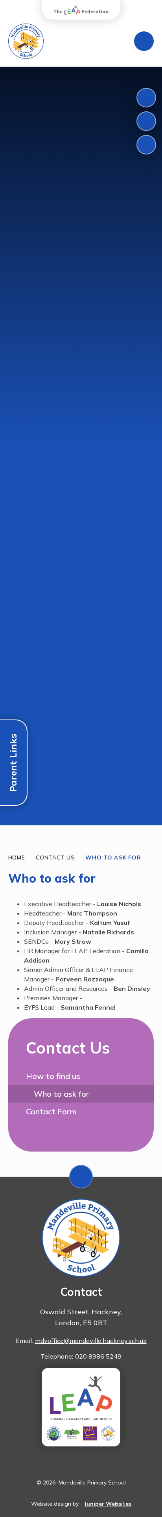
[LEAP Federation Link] (81, 1407)
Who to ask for (113, 857)
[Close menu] (144, 41)
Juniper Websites (107, 1503)
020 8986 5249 (98, 1356)
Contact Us (55, 857)
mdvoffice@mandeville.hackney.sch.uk (91, 1340)
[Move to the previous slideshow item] (146, 97)
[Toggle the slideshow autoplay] (146, 144)
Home (16, 857)
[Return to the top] (81, 1176)
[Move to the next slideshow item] (146, 121)
